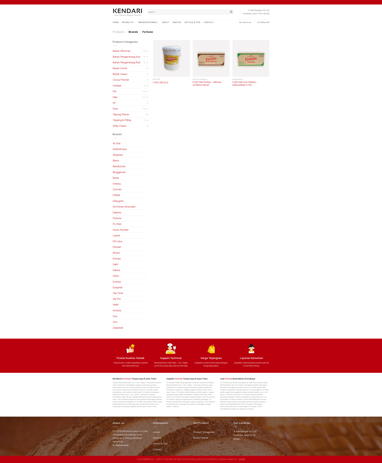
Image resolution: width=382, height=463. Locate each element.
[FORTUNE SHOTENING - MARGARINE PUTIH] (250, 58)
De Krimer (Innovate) (124, 206)
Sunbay (117, 281)
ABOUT (165, 22)
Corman (117, 189)
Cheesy (117, 183)
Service (157, 437)
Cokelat (117, 85)
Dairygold (118, 201)
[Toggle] (147, 51)
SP (114, 103)
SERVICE (177, 22)
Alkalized (118, 154)
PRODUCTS (127, 22)
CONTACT (209, 22)
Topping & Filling (122, 120)
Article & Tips (160, 443)
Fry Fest (117, 224)
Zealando (118, 327)
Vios (115, 316)
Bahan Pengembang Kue (126, 56)
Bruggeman (119, 172)
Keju (115, 97)
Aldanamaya (120, 149)
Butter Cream (120, 74)
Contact (157, 449)
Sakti (115, 264)
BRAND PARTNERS (147, 22)
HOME (116, 22)
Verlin (116, 304)
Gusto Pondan (120, 229)
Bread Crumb (120, 68)
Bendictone (119, 166)
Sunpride (117, 287)
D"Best (116, 195)
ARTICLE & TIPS (192, 22)
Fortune (117, 218)
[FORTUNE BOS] (171, 58)
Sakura (116, 270)
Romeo (117, 258)
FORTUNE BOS (160, 82)
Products (118, 31)
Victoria (117, 310)
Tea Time (118, 293)
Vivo (115, 322)
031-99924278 (263, 22)
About (156, 432)
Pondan (117, 247)
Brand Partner (200, 437)
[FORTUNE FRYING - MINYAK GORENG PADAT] (211, 58)
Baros (116, 160)
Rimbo (116, 252)
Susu (115, 108)
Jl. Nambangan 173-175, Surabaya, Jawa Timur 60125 (245, 435)
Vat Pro (117, 299)
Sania (116, 275)
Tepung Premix (121, 114)
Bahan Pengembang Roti (126, 62)
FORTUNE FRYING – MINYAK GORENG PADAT (207, 83)
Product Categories (204, 432)
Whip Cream (119, 126)
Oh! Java (117, 241)
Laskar (116, 235)
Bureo (116, 177)
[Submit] (231, 11)
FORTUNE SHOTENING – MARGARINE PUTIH (245, 83)
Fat (114, 91)
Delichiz (117, 212)
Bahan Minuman (121, 51)
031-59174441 (245, 22)
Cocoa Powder (121, 79)
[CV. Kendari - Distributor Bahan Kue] (128, 12)
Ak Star (117, 143)
